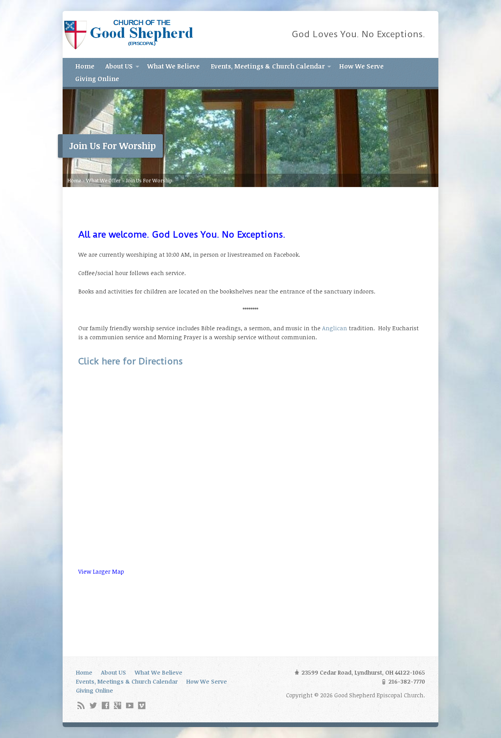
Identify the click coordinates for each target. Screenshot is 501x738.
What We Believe (173, 66)
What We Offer (103, 180)
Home (84, 66)
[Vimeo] (142, 705)
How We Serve (361, 66)
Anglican (334, 328)
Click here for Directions (130, 361)
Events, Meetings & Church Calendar (267, 66)
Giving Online (97, 78)
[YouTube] (129, 705)
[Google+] (117, 705)
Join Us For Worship (149, 180)
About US (119, 66)
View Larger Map (101, 571)
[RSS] (81, 705)
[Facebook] (105, 705)
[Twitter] (93, 705)
